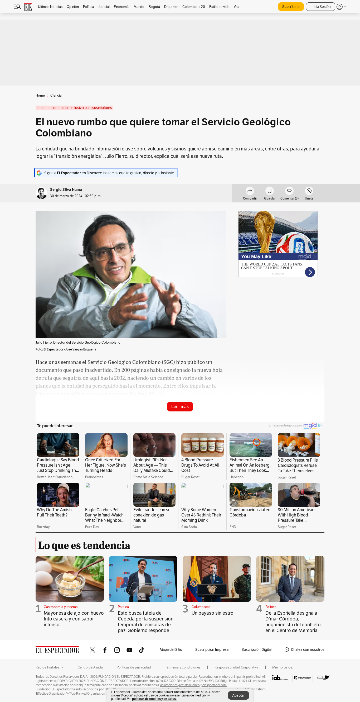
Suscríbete (291, 6)
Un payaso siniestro (212, 613)
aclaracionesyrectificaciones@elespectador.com (193, 685)
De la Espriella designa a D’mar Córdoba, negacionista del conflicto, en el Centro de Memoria (293, 621)
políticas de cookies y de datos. (154, 699)
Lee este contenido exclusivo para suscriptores (74, 108)
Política (123, 607)
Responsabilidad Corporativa (237, 667)
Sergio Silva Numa (66, 189)
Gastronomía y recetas (60, 607)
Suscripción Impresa (211, 649)
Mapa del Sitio (171, 649)
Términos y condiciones (183, 667)
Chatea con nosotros (307, 649)
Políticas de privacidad (134, 667)
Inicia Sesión (320, 6)
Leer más (180, 406)
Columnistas (201, 607)
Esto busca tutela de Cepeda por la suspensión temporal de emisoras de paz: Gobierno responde (145, 621)
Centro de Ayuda (90, 667)
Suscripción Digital (256, 649)
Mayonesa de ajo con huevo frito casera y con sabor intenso (74, 619)
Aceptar (238, 695)
